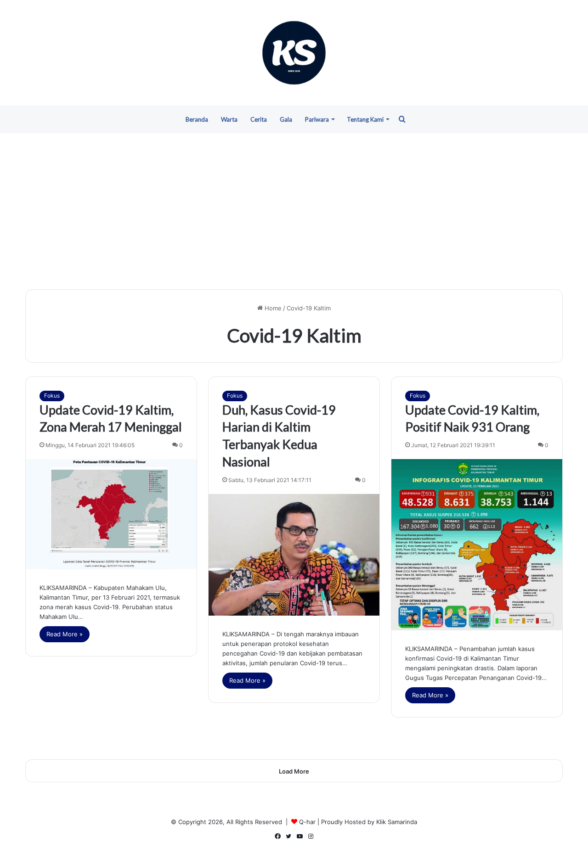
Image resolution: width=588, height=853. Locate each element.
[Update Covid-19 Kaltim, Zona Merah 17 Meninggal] (111, 514)
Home (272, 308)
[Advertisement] (294, 211)
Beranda (197, 119)
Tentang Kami (365, 119)
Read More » (64, 634)
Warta (229, 119)
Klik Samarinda (396, 821)
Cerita (258, 119)
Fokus (52, 395)
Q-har (307, 821)
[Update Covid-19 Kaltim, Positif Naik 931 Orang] (476, 544)
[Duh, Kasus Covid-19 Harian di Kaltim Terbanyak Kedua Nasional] (294, 555)
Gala (286, 119)
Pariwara (317, 119)
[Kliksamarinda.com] (294, 52)
